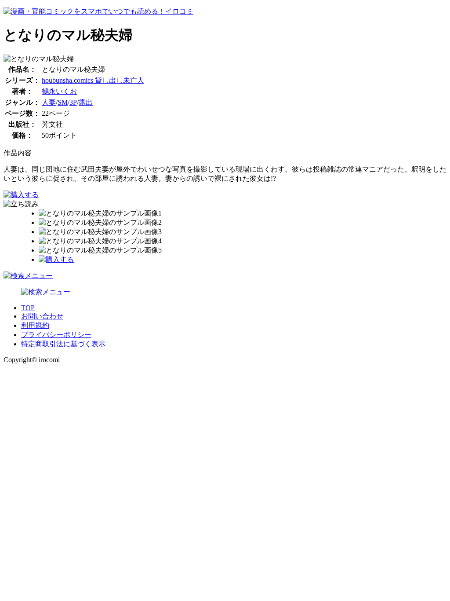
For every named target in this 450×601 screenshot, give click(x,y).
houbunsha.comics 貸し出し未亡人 (93, 80)
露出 (86, 102)
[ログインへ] (45, 292)
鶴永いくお (59, 91)
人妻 (49, 102)
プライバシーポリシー (56, 334)
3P (73, 102)
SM (63, 102)
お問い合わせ (42, 316)
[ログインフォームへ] (21, 194)
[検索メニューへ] (28, 275)
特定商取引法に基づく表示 (63, 344)
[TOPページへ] (98, 11)
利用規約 (35, 325)
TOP (28, 307)
